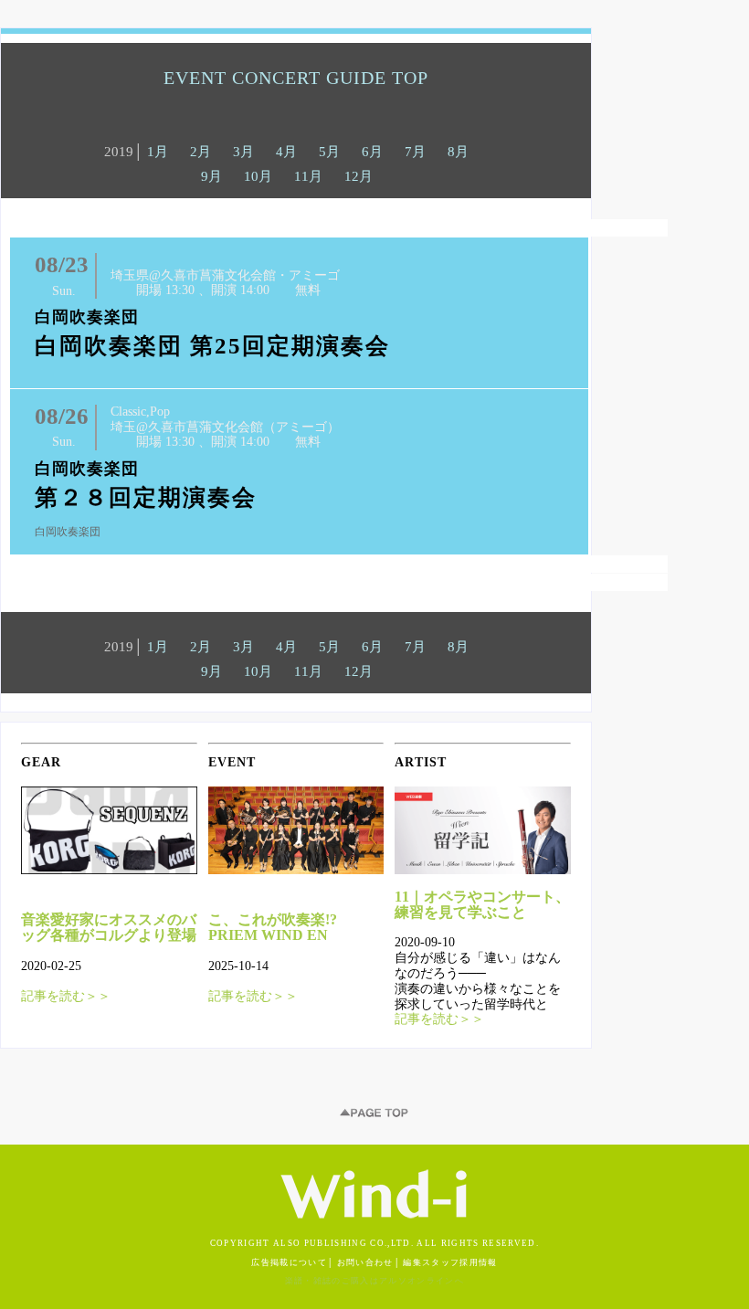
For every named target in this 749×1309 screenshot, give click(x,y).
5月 (329, 151)
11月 (308, 176)
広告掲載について (289, 1262)
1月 (157, 151)
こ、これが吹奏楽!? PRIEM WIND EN (272, 927)
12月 (358, 176)
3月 (243, 151)
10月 (258, 176)
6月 (372, 151)
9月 (211, 176)
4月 (286, 151)
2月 (200, 151)
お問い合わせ (365, 1262)
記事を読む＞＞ (66, 996)
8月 (458, 151)
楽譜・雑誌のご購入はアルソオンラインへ (374, 1280)
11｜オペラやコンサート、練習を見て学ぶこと (482, 904)
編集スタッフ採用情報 (450, 1262)
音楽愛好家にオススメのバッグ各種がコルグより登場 (108, 927)
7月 (415, 151)
